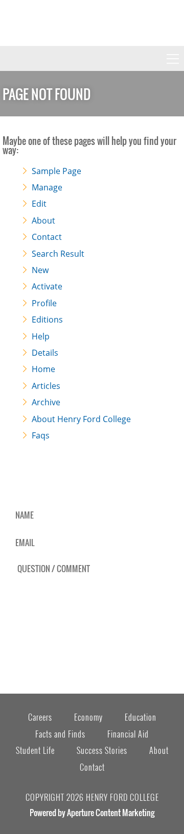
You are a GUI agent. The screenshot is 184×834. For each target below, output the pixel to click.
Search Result (58, 253)
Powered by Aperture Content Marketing (92, 812)
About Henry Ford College (81, 419)
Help (41, 336)
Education (140, 717)
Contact (47, 236)
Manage (47, 187)
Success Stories (102, 750)
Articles (46, 385)
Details (45, 352)
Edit (39, 203)
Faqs (41, 435)
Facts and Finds (60, 734)
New (40, 270)
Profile (44, 303)
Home (43, 369)
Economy (88, 717)
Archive (46, 402)
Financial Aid (128, 734)
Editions (47, 319)
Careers (40, 717)
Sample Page (56, 171)
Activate (47, 286)
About (43, 220)
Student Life (35, 750)
